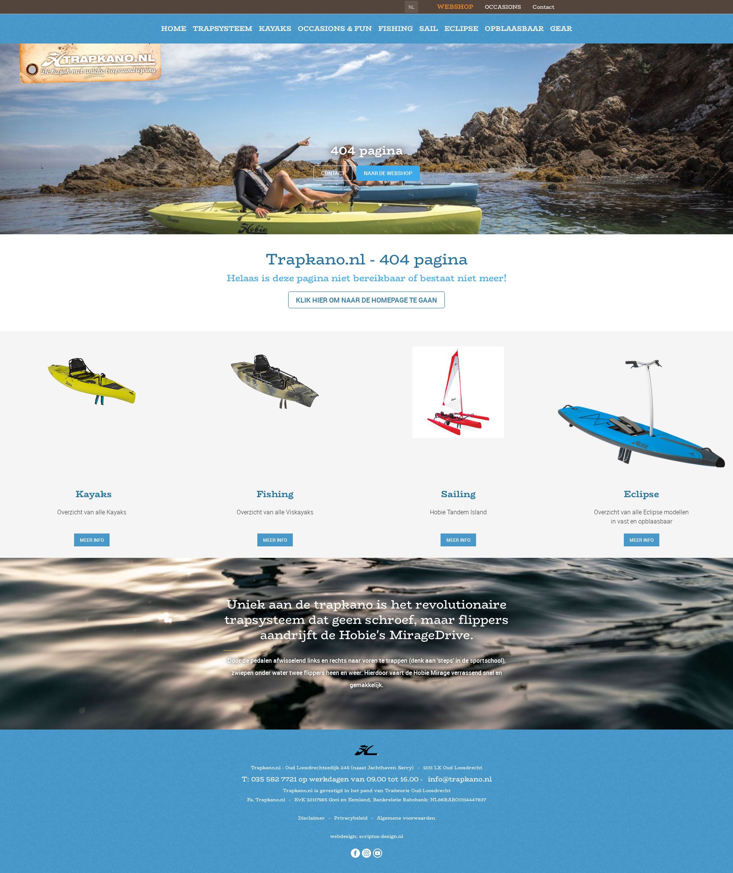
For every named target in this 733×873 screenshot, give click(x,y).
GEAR (561, 28)
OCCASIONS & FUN (335, 28)
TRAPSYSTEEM (222, 28)
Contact (543, 7)
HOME (173, 28)
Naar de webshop (388, 173)
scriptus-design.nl (381, 836)
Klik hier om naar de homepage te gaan (366, 299)
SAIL (428, 28)
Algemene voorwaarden (406, 817)
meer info (92, 540)
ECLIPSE (461, 28)
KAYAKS (275, 28)
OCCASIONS (503, 7)
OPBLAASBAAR (514, 28)
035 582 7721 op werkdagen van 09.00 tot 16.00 (334, 779)
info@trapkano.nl (460, 779)
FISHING (395, 28)
